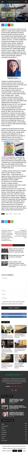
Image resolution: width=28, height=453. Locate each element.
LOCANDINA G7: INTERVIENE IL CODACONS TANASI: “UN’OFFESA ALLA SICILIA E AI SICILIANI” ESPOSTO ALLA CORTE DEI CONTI (21, 234)
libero (11, 213)
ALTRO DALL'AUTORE (19, 245)
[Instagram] (15, 390)
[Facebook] (12, 390)
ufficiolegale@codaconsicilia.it (16, 386)
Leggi (24, 450)
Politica (8, 10)
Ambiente (20, 8)
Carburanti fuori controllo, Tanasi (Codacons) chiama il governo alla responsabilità (16, 414)
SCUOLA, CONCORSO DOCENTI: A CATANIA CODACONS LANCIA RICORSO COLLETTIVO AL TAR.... (17, 407)
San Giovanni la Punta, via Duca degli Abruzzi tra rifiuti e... (20, 350)
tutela (19, 213)
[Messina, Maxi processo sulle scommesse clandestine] (4, 257)
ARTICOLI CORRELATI (7, 245)
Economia (15, 8)
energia (7, 213)
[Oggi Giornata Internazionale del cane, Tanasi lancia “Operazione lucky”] (7, 329)
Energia (3, 10)
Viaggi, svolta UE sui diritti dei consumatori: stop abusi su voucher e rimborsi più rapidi (16, 250)
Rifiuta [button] (20, 450)
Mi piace (24, 313)
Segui (24, 316)
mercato (15, 213)
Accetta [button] (14, 450)
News (3, 8)
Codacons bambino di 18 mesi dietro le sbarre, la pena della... (20, 336)
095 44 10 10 (19, 383)
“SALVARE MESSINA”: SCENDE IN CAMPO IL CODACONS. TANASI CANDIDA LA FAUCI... (16, 400)
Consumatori (9, 8)
